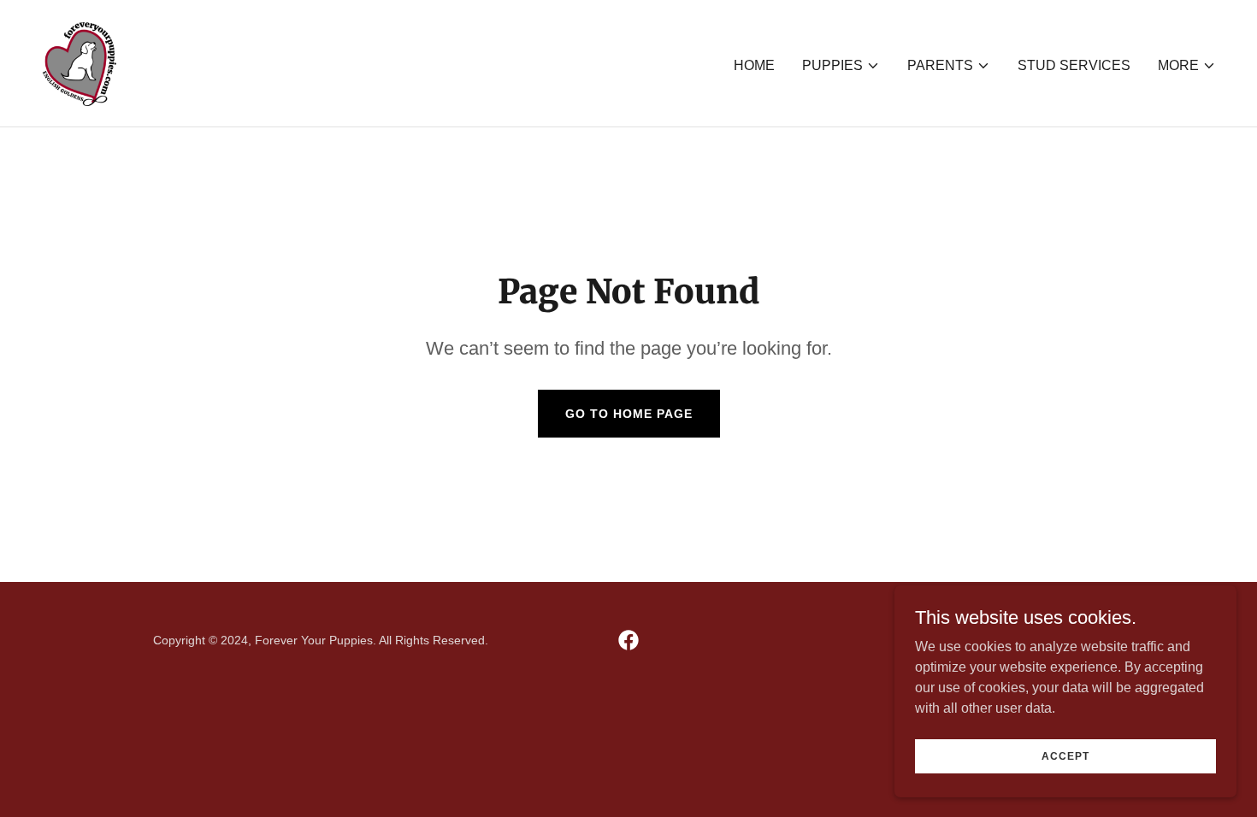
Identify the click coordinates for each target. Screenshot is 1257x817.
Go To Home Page (629, 413)
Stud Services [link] (1074, 65)
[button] (841, 66)
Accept (1065, 755)
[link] (79, 62)
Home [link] (754, 65)
